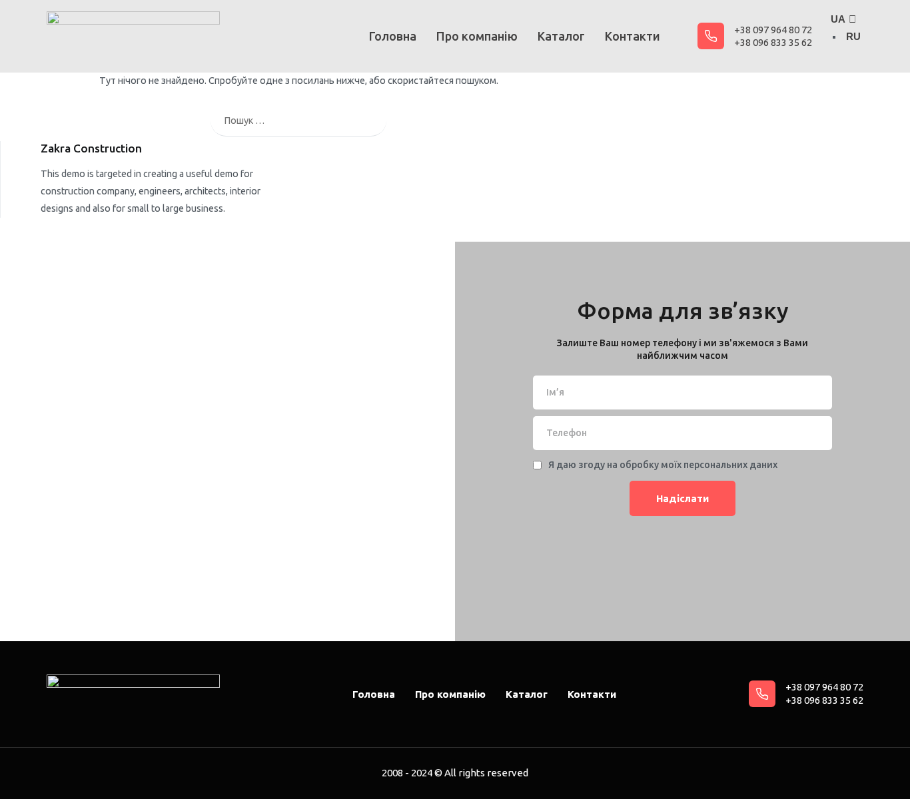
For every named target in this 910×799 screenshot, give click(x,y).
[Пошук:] (298, 120)
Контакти (632, 36)
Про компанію (477, 36)
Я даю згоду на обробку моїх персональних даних (662, 464)
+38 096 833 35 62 (773, 42)
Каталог (561, 36)
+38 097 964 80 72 (773, 29)
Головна (392, 36)
